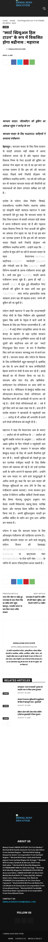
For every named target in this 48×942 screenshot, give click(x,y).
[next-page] (8, 724)
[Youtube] (30, 920)
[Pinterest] (26, 62)
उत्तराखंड (12, 21)
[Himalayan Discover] (4, 49)
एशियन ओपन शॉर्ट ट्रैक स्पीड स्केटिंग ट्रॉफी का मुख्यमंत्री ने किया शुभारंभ (30, 713)
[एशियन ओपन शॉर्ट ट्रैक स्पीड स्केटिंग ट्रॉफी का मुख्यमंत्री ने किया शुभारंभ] (9, 715)
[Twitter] (20, 62)
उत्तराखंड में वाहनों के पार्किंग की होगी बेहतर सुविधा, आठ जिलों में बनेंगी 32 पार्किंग (35, 600)
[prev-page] (4, 724)
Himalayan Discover (17, 49)
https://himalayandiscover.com (24, 647)
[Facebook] (13, 62)
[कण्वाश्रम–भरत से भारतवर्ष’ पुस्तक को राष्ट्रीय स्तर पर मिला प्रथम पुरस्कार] (9, 690)
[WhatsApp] (32, 62)
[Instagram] (24, 920)
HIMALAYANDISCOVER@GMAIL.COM (19, 901)
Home (5, 21)
